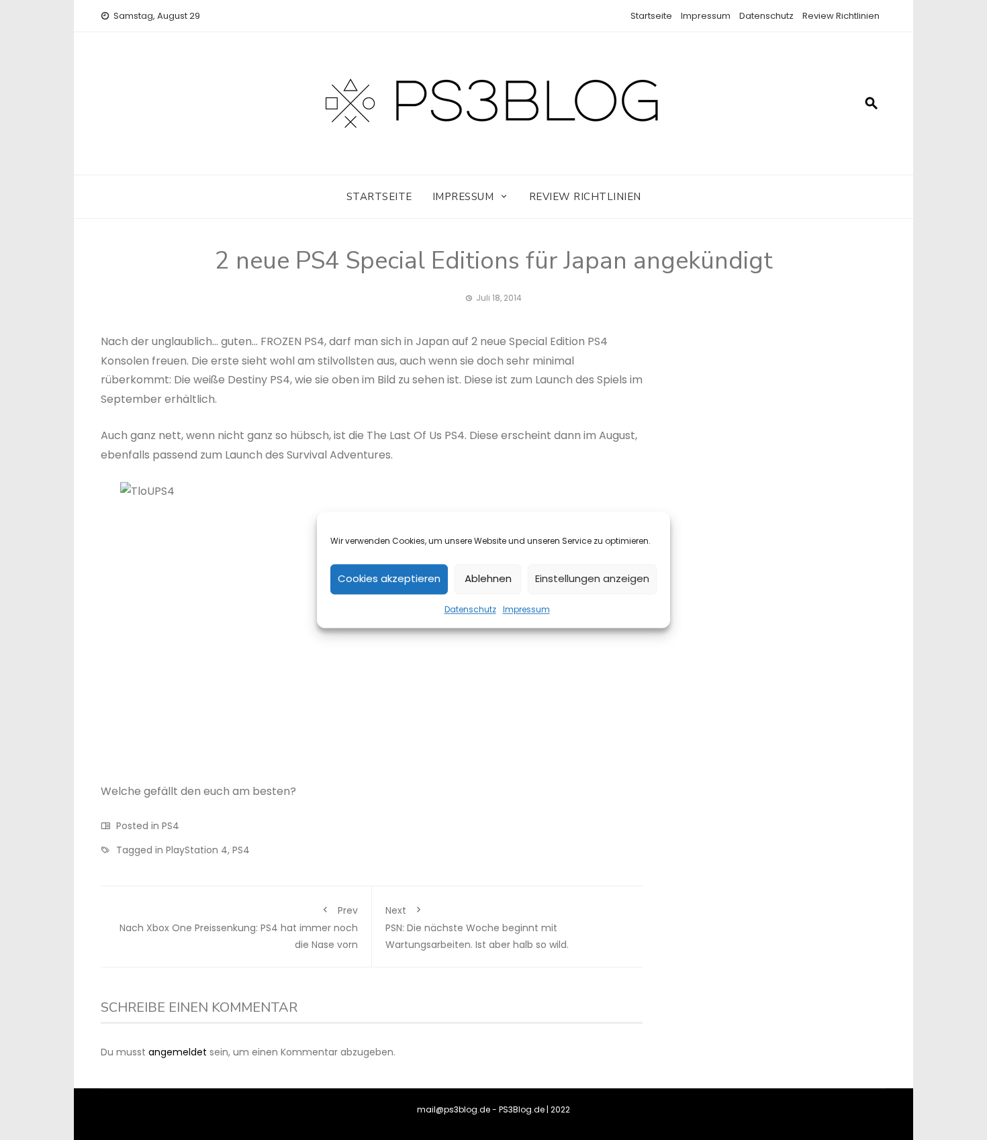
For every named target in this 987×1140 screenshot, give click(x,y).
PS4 (170, 826)
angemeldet (177, 1052)
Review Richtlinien (841, 15)
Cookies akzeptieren (389, 579)
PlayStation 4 (197, 850)
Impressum (526, 609)
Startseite (651, 15)
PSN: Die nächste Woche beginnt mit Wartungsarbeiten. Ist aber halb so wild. (477, 927)
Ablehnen (488, 579)
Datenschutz (470, 609)
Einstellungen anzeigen (592, 579)
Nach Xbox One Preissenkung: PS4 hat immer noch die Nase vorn (239, 927)
